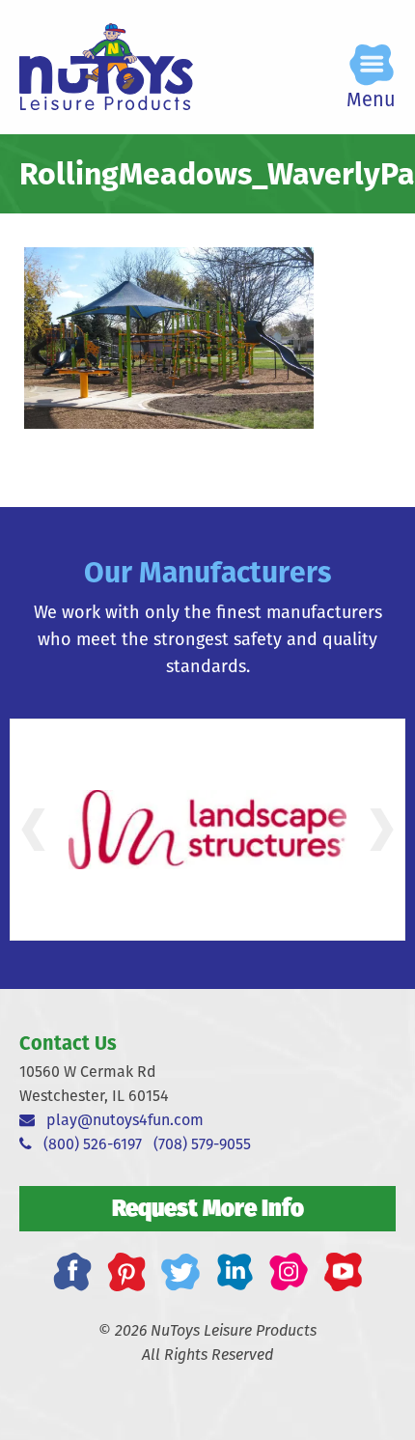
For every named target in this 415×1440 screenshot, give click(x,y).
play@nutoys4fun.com (119, 1120)
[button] (33, 829)
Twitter (180, 1272)
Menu (371, 98)
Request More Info (208, 1207)
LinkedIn (234, 1272)
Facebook (72, 1272)
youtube (342, 1272)
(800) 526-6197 (87, 1144)
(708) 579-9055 (202, 1144)
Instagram (288, 1272)
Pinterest (126, 1272)
